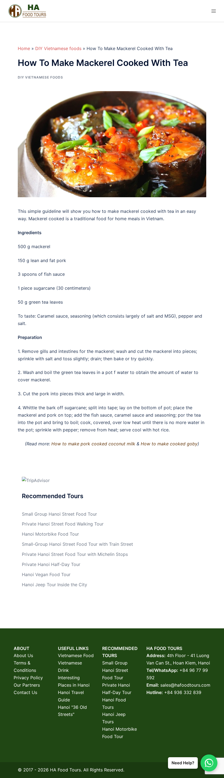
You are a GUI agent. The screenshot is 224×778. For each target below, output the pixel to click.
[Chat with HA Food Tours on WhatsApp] (209, 762)
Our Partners (27, 685)
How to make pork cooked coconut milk (94, 443)
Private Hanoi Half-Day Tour (51, 564)
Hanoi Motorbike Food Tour (50, 534)
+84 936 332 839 (182, 692)
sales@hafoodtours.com (185, 685)
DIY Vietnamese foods (58, 48)
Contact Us (25, 692)
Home (24, 48)
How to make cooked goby (169, 443)
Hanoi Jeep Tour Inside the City (54, 584)
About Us (23, 655)
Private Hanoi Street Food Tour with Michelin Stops (75, 554)
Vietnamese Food (76, 655)
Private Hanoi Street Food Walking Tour (63, 524)
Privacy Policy (28, 677)
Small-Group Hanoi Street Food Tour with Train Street (77, 544)
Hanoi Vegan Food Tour (46, 574)
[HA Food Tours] (27, 10)
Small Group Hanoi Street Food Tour (59, 514)
